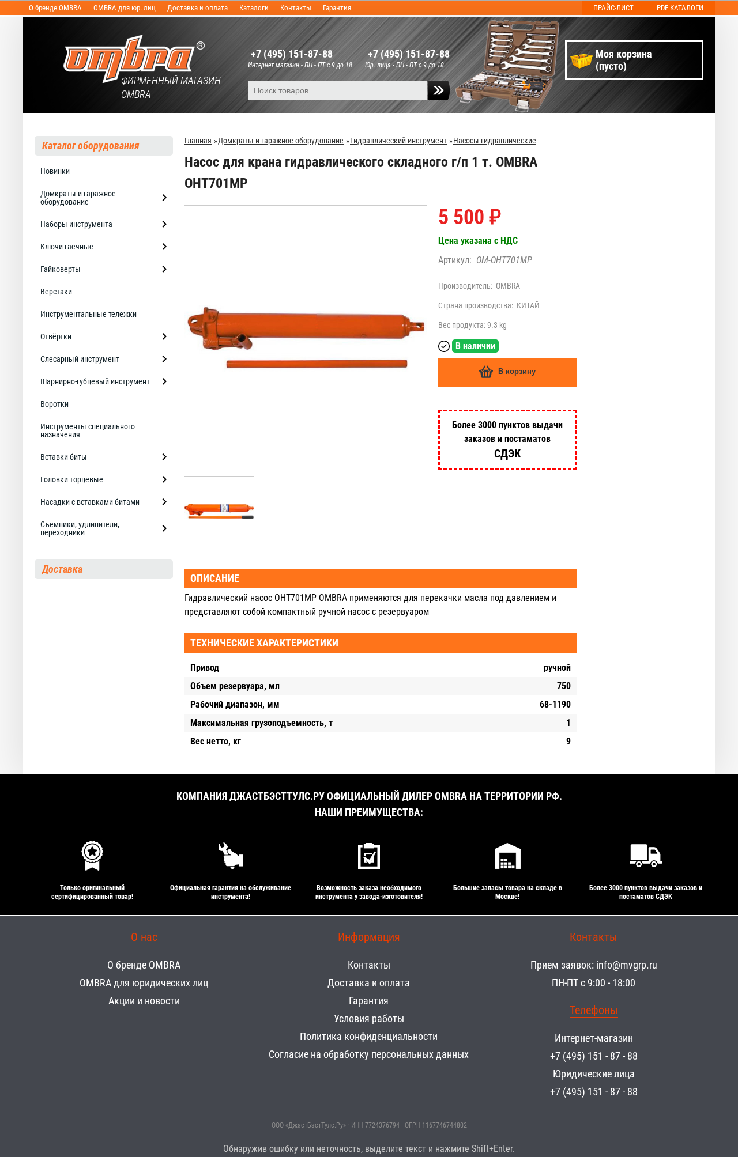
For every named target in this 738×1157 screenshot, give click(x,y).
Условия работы (369, 1018)
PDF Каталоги (680, 7)
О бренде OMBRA (55, 7)
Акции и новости (144, 1001)
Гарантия (337, 7)
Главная (198, 140)
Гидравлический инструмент (398, 140)
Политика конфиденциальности (369, 1036)
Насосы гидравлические (494, 140)
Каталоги (254, 7)
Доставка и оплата (197, 7)
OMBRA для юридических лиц (144, 983)
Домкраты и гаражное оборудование (281, 140)
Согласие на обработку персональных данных (369, 1054)
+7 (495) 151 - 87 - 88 (594, 1056)
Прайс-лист (613, 7)
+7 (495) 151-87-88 (292, 54)
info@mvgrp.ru (626, 965)
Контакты (295, 7)
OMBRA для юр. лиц (124, 7)
